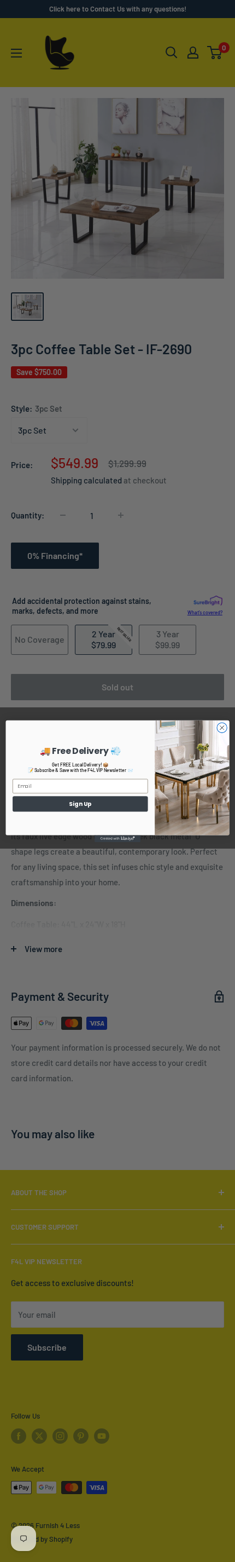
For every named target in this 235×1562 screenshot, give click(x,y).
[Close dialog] (222, 728)
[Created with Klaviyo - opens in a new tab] (117, 838)
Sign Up (80, 803)
